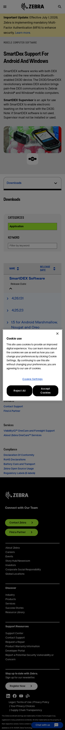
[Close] (57, 334)
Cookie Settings (32, 379)
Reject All (19, 391)
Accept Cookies (45, 391)
